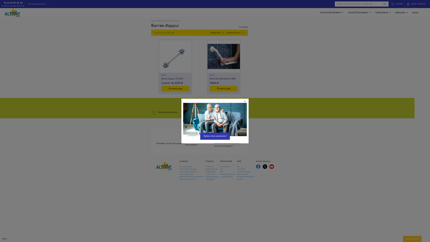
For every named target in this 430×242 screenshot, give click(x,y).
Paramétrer (14, 231)
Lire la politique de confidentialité (14, 223)
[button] (4, 239)
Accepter (37, 231)
